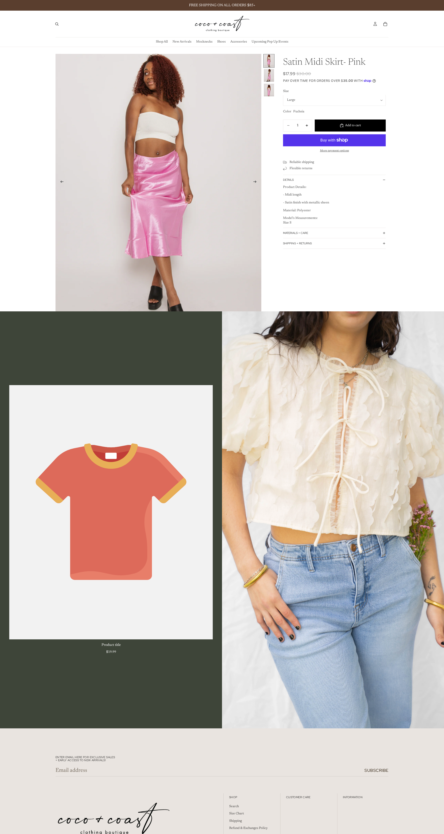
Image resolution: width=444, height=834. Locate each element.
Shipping (235, 821)
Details (288, 180)
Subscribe (376, 770)
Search (234, 806)
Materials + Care (295, 233)
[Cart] (385, 24)
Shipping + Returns (297, 243)
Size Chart (236, 813)
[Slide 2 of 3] (269, 75)
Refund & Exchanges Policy (248, 828)
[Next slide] (256, 183)
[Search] (57, 24)
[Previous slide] (61, 183)
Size (286, 91)
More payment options (334, 150)
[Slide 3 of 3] (269, 90)
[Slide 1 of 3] (269, 61)
